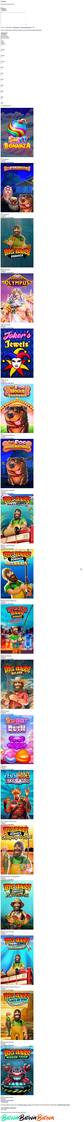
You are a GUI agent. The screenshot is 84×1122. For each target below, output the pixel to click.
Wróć (2, 1)
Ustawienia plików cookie (63, 809)
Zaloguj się (3, 10)
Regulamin (16, 27)
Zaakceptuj (13, 812)
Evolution (3, 8)
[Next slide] (81, 421)
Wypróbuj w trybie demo (7, 145)
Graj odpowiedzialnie (25, 27)
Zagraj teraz (4, 33)
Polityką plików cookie (25, 809)
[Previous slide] (3, 421)
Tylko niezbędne (5, 812)
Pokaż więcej (4, 806)
